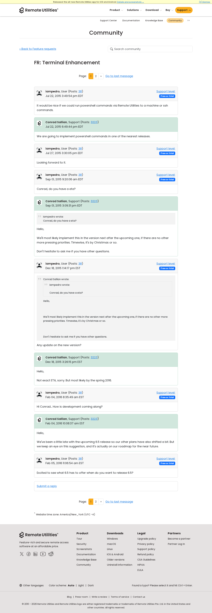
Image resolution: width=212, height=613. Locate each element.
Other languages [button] (33, 585)
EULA (140, 570)
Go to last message (119, 76)
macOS (111, 544)
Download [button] (152, 10)
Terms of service (120, 596)
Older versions (115, 559)
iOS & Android (115, 554)
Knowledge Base (154, 20)
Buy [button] (168, 10)
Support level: (165, 91)
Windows (112, 538)
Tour (79, 538)
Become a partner (179, 538)
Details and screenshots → (130, 1)
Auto (71, 585)
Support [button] (182, 10)
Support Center (108, 20)
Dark (91, 585)
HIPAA (141, 565)
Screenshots (84, 549)
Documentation (131, 20)
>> (188, 20)
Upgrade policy (146, 538)
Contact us (139, 596)
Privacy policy (145, 544)
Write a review (99, 596)
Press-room (81, 596)
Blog (69, 596)
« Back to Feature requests (37, 49)
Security (81, 544)
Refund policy (145, 554)
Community (175, 20)
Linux (110, 549)
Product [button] (115, 10)
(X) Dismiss (204, 1)
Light (81, 585)
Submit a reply (47, 486)
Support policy (146, 549)
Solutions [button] (133, 10)
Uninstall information (119, 565)
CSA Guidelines (146, 559)
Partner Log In (176, 544)
